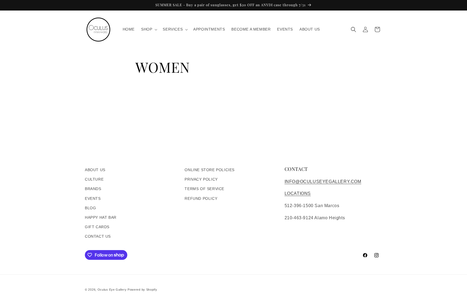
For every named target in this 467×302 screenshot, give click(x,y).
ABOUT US (95, 170)
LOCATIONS (298, 193)
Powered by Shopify (142, 289)
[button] (148, 29)
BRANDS (93, 189)
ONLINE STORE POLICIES (210, 170)
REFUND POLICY (201, 198)
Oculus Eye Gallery (112, 289)
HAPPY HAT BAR (100, 217)
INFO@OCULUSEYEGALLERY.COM (323, 181)
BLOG (90, 208)
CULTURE (94, 179)
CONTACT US (98, 236)
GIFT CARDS (97, 227)
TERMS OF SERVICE (204, 189)
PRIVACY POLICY (201, 179)
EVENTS (93, 198)
